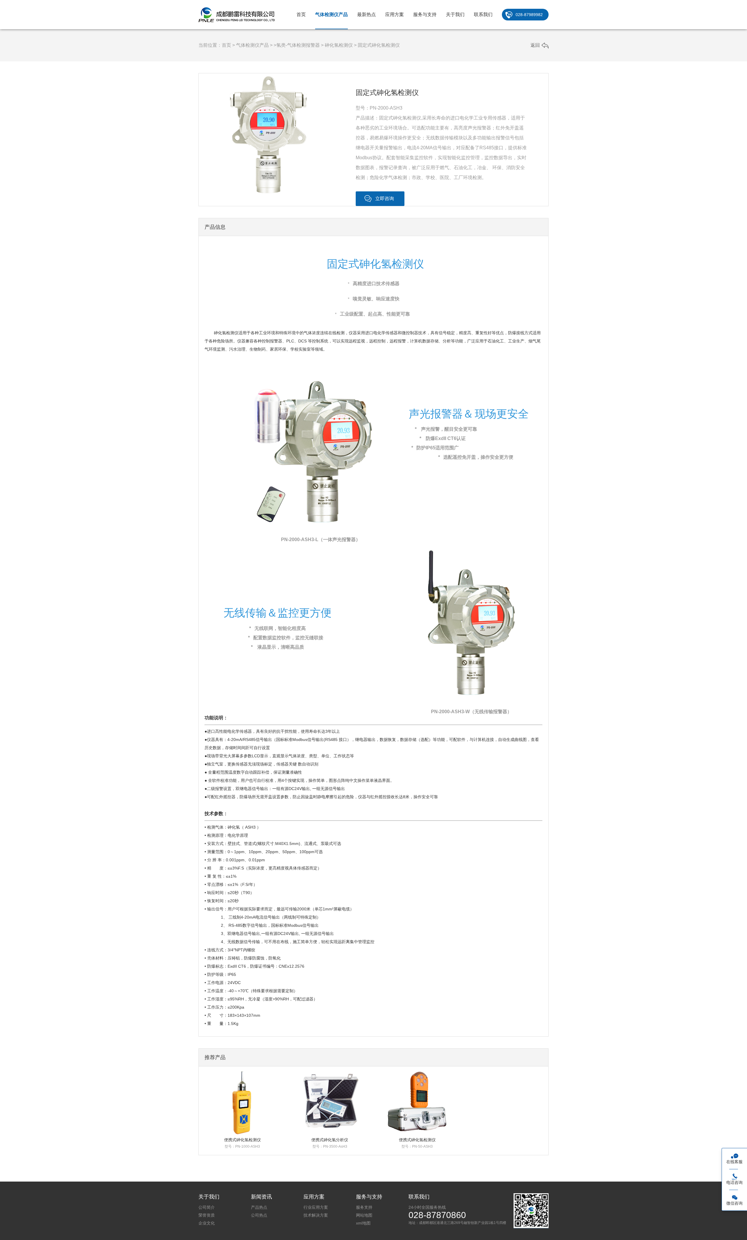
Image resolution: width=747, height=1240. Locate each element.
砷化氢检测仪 (339, 45)
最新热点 (366, 14)
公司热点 (259, 1215)
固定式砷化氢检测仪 (379, 45)
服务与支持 (425, 14)
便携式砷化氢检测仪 (242, 1139)
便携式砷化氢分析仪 (329, 1139)
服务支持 (364, 1207)
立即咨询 (384, 198)
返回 (535, 45)
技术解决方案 (315, 1215)
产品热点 (259, 1207)
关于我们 (455, 14)
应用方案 (394, 14)
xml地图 (363, 1223)
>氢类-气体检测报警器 (297, 45)
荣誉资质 (206, 1215)
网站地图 (364, 1215)
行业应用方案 (315, 1207)
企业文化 (206, 1223)
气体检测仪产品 (331, 14)
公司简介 (206, 1207)
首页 (301, 14)
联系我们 (483, 14)
